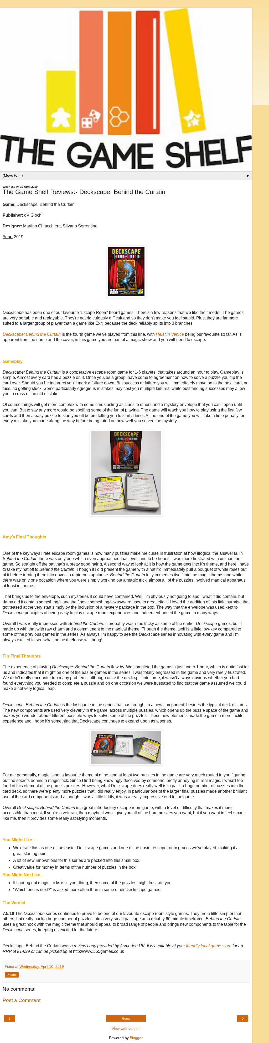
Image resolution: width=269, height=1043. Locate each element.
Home (126, 1018)
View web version (126, 1028)
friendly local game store (208, 946)
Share (11, 975)
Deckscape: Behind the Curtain (32, 334)
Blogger (136, 1038)
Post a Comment (21, 1000)
